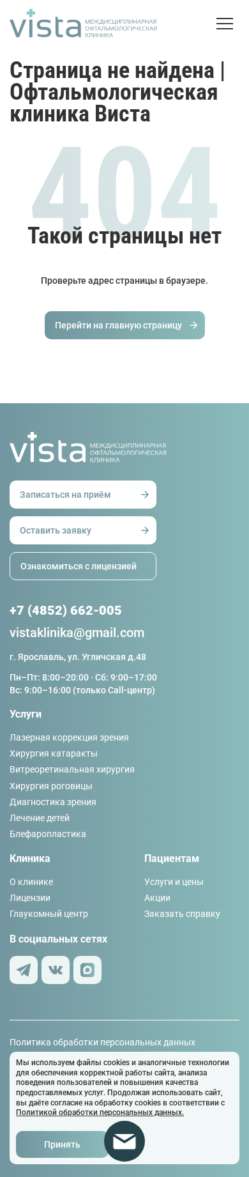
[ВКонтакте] (56, 970)
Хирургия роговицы (51, 786)
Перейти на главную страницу (118, 325)
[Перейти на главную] (113, 23)
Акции (157, 898)
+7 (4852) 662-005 (66, 610)
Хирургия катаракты (54, 753)
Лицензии (30, 898)
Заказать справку (182, 914)
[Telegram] (24, 970)
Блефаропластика (48, 834)
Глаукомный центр (49, 914)
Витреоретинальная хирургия (72, 769)
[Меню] (227, 23)
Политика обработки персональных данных (102, 1042)
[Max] (87, 970)
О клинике (31, 882)
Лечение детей (40, 818)
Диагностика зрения (53, 802)
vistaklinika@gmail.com (77, 632)
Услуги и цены (174, 882)
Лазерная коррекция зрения (69, 737)
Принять (62, 1144)
